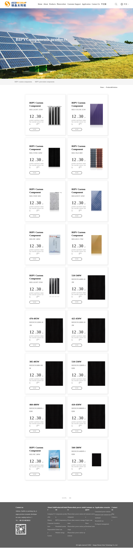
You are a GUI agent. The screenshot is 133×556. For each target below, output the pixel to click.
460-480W (34, 404)
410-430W (76, 404)
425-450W (76, 318)
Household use (99, 521)
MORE (34, 129)
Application (86, 4)
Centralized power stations (102, 511)
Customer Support (74, 4)
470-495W (34, 318)
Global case (58, 529)
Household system (60, 526)
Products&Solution (111, 87)
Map (113, 514)
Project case (88, 520)
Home (40, 4)
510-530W (76, 361)
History (49, 520)
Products (52, 4)
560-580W (76, 447)
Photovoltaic (61, 4)
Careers (49, 536)
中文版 (103, 4)
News (87, 523)
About (45, 4)
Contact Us (96, 4)
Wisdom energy (60, 532)
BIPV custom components (23, 82)
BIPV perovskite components (44, 82)
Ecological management (102, 524)
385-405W (34, 361)
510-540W (76, 275)
